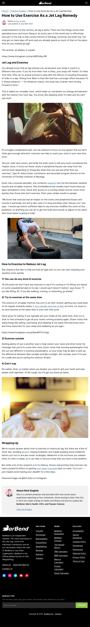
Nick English (20, 21)
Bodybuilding (41, 539)
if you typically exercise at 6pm (48, 306)
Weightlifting (41, 546)
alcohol (25, 452)
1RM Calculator (61, 551)
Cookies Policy (79, 541)
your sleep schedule (47, 468)
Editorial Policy (79, 553)
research (51, 183)
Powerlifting (41, 542)
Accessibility (78, 531)
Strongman (40, 535)
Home (5, 11)
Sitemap (58, 614)
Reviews (39, 550)
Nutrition (39, 554)
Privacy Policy (79, 557)
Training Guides (18, 11)
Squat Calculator (61, 573)
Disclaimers (78, 545)
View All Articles (24, 509)
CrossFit (39, 531)
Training (39, 558)
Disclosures (78, 549)
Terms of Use (78, 561)
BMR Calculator (61, 555)
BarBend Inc (49, 614)
